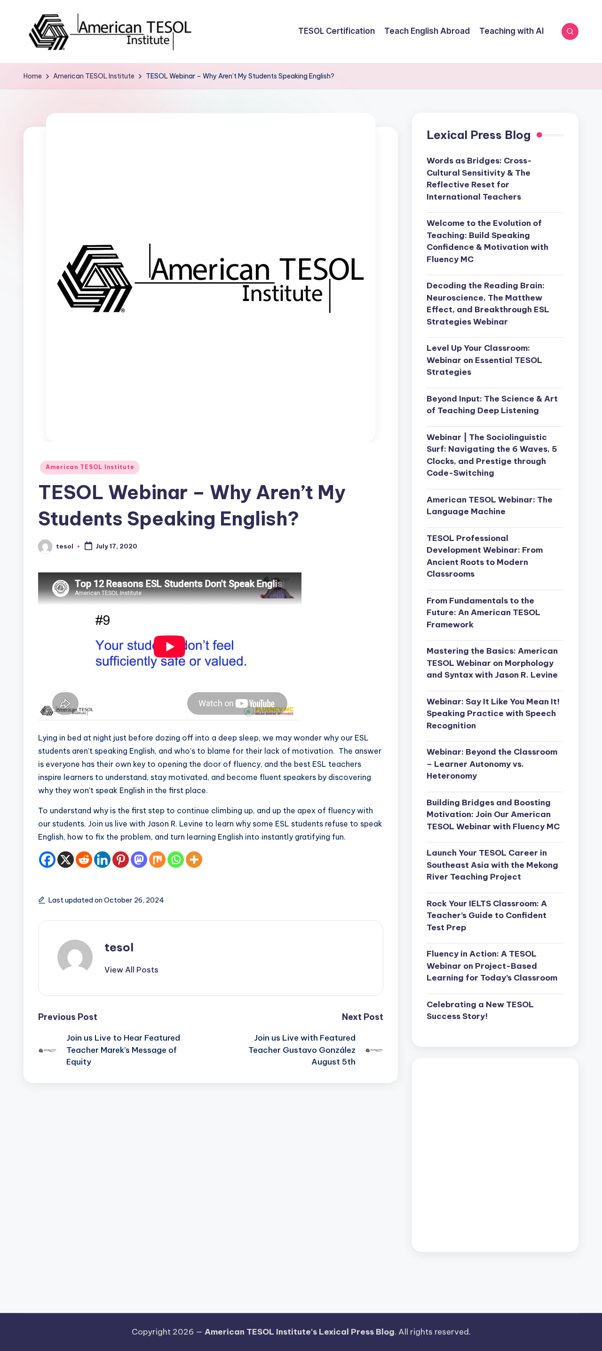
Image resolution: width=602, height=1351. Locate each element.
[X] (65, 859)
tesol (119, 947)
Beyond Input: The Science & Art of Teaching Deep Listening (492, 405)
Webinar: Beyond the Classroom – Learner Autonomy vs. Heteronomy (492, 764)
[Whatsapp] (175, 859)
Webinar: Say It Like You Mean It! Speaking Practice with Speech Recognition (493, 713)
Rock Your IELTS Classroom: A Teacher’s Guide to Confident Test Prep (487, 915)
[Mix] (157, 859)
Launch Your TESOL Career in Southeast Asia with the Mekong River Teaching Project (492, 865)
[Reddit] (84, 859)
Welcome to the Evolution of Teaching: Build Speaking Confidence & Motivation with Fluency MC (487, 241)
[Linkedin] (102, 859)
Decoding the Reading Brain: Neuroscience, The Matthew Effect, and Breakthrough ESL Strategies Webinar (488, 303)
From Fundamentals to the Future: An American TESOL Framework (483, 612)
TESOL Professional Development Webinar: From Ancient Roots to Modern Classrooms (485, 556)
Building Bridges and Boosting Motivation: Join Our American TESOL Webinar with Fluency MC (493, 814)
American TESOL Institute (90, 467)
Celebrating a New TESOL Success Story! (480, 1010)
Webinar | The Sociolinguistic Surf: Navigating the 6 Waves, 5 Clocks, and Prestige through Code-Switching (492, 455)
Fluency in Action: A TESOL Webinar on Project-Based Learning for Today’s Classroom (492, 966)
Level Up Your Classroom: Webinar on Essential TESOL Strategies (484, 360)
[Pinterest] (120, 859)
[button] (131, 969)
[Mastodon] (139, 859)
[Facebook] (47, 859)
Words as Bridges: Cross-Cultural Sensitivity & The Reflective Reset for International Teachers (479, 178)
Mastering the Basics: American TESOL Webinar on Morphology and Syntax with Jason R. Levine (492, 663)
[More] (194, 859)
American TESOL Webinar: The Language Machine (490, 505)
